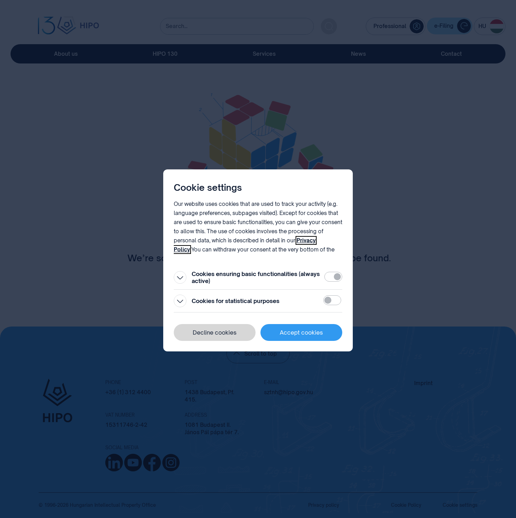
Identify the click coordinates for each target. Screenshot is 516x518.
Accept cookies (301, 332)
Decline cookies (215, 332)
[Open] (180, 277)
